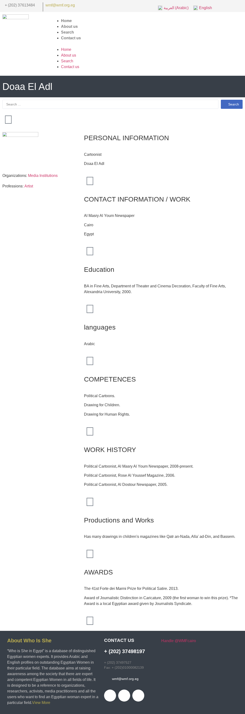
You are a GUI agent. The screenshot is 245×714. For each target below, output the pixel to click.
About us (68, 55)
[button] (146, 44)
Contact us (71, 38)
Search (67, 61)
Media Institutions (43, 176)
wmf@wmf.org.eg (60, 5)
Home (66, 49)
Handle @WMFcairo (178, 641)
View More (41, 703)
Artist (28, 186)
